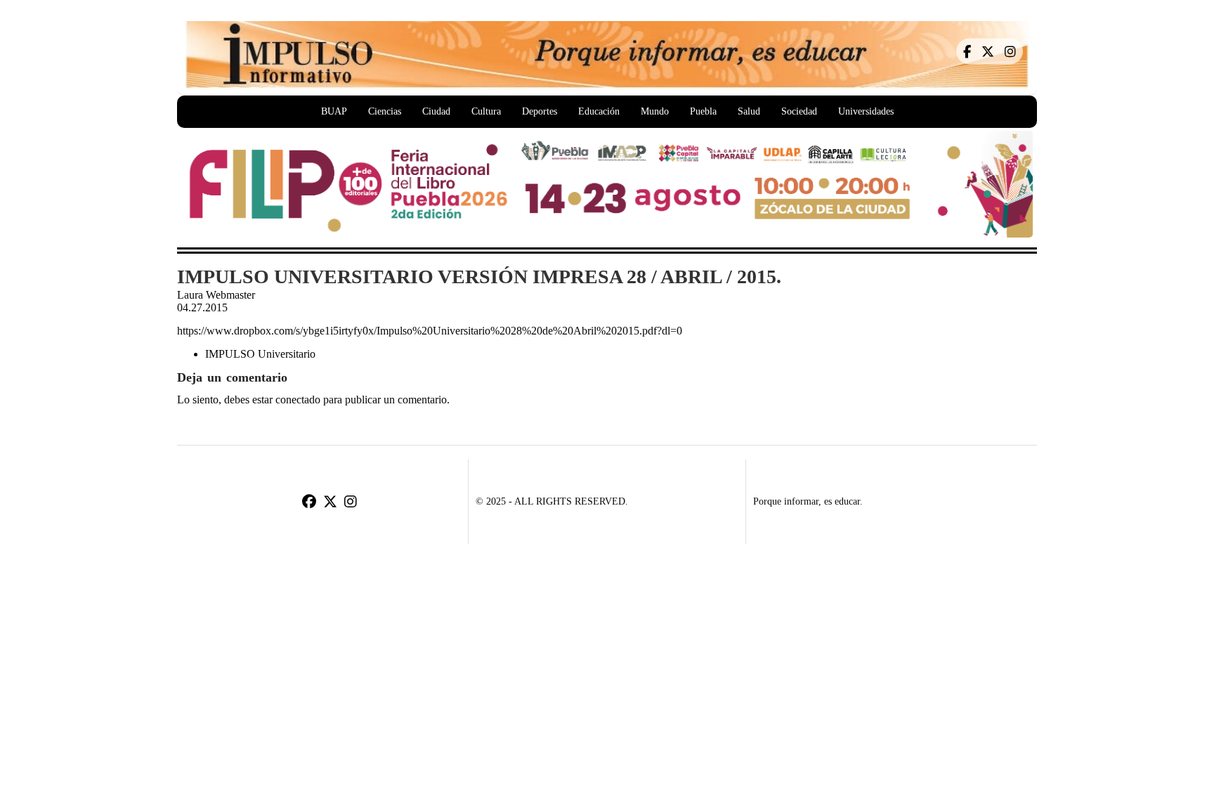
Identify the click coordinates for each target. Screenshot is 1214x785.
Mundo (655, 111)
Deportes (539, 111)
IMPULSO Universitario (260, 354)
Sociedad (799, 111)
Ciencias (384, 111)
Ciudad (436, 111)
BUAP (334, 111)
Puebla (703, 111)
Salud (749, 111)
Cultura (486, 111)
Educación (599, 111)
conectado (297, 400)
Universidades (866, 111)
